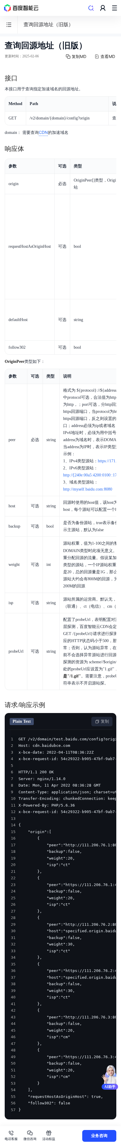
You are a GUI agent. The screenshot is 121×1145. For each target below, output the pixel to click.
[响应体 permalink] (30, 149)
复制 (105, 721)
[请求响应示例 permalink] (51, 705)
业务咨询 (99, 1136)
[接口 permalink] (23, 78)
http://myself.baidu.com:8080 (87, 489)
